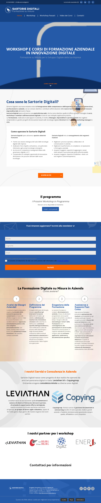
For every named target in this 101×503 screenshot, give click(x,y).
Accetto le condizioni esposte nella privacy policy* (21, 259)
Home (19, 15)
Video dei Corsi (66, 15)
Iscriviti (50, 267)
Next (95, 443)
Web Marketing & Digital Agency (47, 493)
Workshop (31, 15)
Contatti (80, 15)
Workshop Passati (47, 15)
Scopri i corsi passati (50, 209)
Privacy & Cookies (63, 261)
